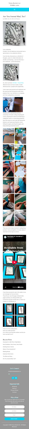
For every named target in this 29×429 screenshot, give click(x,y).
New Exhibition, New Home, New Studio (12, 344)
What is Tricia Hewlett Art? (9, 349)
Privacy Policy (14, 390)
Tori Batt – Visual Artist (18, 82)
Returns (14, 388)
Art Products (17, 18)
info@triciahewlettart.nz (14, 371)
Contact (14, 392)
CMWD (5, 18)
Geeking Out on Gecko (8, 346)
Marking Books (6, 351)
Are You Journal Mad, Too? (9, 358)
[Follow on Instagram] (16, 378)
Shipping (14, 386)
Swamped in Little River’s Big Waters (12, 342)
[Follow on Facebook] (13, 378)
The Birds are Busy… (8, 356)
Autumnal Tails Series (8, 354)
